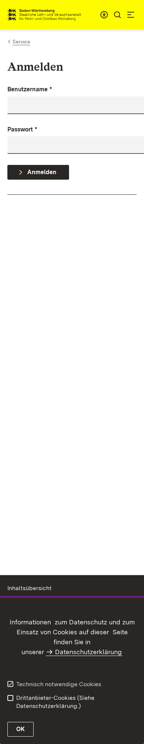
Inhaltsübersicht (29, 588)
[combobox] (104, 15)
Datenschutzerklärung (88, 652)
